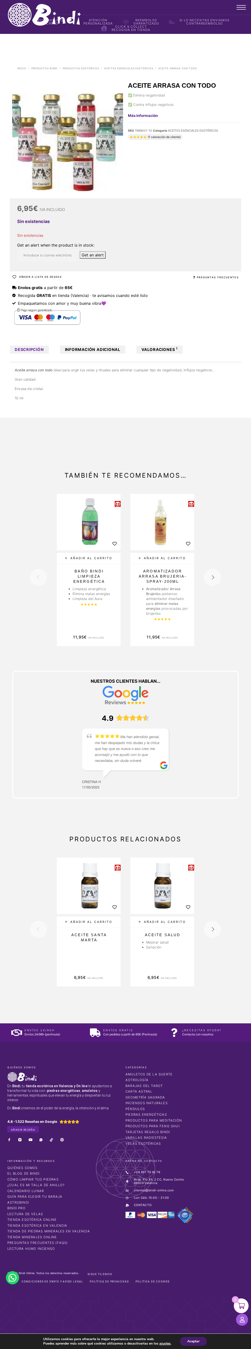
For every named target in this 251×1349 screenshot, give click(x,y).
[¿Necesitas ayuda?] (174, 1032)
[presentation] (38, 577)
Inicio (21, 68)
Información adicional (92, 349)
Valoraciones (159, 349)
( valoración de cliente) (164, 137)
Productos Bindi (44, 68)
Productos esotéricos (81, 68)
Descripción (29, 349)
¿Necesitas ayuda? (202, 1030)
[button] (89, 558)
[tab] (29, 350)
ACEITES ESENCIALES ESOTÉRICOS (128, 68)
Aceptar (193, 1341)
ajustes (165, 1343)
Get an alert (93, 254)
